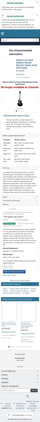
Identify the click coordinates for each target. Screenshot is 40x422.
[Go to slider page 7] (20, 346)
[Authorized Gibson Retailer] (20, 280)
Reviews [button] (20, 204)
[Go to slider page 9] (24, 346)
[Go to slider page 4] (22, 111)
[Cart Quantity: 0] (28, 33)
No (11, 267)
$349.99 (24, 330)
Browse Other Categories (20, 284)
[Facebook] (12, 397)
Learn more (17, 9)
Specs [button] (20, 197)
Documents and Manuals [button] (20, 200)
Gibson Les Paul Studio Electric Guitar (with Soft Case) (9, 324)
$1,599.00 (6, 329)
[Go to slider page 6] (18, 346)
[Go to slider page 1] (16, 111)
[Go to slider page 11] (27, 346)
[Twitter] (27, 397)
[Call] (36, 33)
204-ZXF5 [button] (20, 359)
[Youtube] (35, 397)
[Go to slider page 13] (31, 346)
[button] (2, 33)
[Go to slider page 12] (29, 346)
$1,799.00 (20, 71)
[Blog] (4, 397)
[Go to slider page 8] (22, 346)
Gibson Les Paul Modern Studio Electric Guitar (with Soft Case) (26, 64)
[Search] (37, 40)
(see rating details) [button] (21, 220)
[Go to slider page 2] (18, 111)
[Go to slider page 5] (24, 111)
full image (20, 108)
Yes (5, 267)
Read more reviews (9, 275)
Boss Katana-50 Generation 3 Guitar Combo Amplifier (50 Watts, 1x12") (27, 325)
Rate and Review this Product (14, 272)
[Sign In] (32, 33)
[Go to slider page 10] (26, 346)
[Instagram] (20, 397)
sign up (34, 390)
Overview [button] (20, 168)
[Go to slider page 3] (20, 111)
